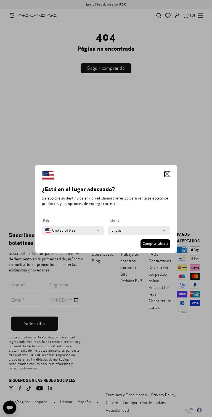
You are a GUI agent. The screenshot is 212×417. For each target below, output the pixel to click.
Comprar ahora (155, 244)
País (46, 220)
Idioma (114, 220)
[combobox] (60, 230)
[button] (167, 174)
